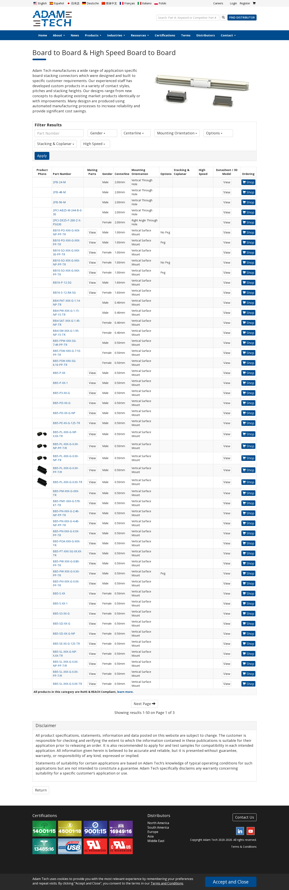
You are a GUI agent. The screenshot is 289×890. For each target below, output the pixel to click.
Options (213, 133)
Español (58, 3)
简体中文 (111, 3)
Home (42, 35)
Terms (186, 35)
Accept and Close (231, 882)
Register (245, 3)
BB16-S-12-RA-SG (64, 292)
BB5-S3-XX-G (61, 613)
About (58, 35)
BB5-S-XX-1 (60, 603)
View (226, 182)
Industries (115, 35)
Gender (97, 133)
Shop (250, 182)
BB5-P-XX (59, 373)
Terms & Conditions (244, 846)
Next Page (143, 703)
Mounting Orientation (176, 133)
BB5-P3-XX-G (61, 393)
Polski (162, 3)
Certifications (165, 35)
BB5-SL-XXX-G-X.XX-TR (67, 684)
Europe (152, 832)
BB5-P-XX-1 (60, 383)
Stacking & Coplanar (55, 143)
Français (129, 3)
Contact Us (244, 817)
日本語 (74, 3)
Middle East (155, 841)
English (42, 3)
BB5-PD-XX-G (61, 403)
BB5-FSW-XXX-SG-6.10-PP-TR (64, 363)
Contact (227, 35)
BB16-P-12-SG (62, 282)
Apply (42, 155)
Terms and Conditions (167, 883)
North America (158, 823)
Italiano (146, 3)
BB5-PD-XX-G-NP (64, 413)
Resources (139, 35)
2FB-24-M (59, 182)
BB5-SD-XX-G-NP (64, 633)
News (75, 35)
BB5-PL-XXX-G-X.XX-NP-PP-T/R (66, 446)
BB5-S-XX (59, 593)
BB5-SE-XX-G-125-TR (66, 643)
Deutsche (92, 3)
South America (158, 827)
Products (92, 35)
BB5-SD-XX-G (61, 623)
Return (41, 790)
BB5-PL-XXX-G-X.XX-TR (67, 482)
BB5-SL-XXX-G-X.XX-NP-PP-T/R (65, 663)
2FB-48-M (59, 192)
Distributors (205, 35)
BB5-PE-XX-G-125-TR (66, 423)
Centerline (133, 133)
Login (233, 3)
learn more (125, 692)
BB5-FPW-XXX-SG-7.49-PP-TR (64, 343)
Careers (218, 3)
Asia (150, 836)
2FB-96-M (59, 202)
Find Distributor (242, 17)
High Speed (93, 143)
